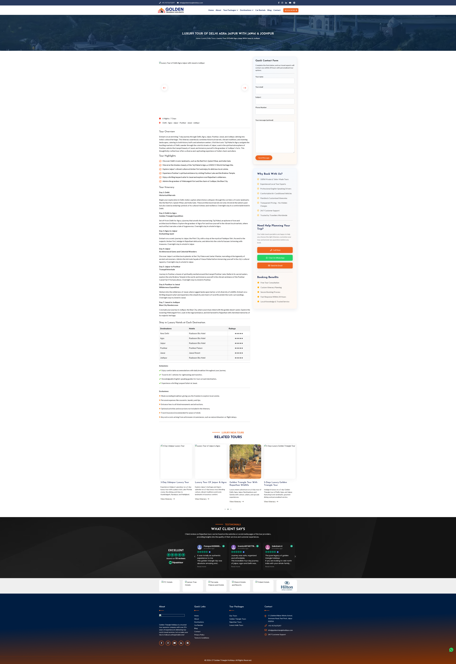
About (218, 10)
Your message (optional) (264, 120)
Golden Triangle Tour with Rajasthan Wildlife (209, 483)
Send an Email (276, 265)
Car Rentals (260, 10)
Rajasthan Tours (235, 622)
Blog (269, 10)
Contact (277, 10)
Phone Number (261, 107)
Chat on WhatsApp (277, 258)
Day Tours (233, 616)
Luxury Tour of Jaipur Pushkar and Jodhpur (275, 483)
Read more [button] (201, 567)
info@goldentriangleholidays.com (191, 3)
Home (211, 10)
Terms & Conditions (201, 638)
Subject (258, 97)
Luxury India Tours (209, 38)
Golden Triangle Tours (237, 619)
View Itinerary (166, 499)
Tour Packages (229, 10)
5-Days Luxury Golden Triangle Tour (241, 483)
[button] (295, 556)
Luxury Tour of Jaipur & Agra (176, 482)
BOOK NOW (290, 10)
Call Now (276, 250)
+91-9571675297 (168, 3)
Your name (259, 77)
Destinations (245, 10)
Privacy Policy (199, 635)
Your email (259, 87)
